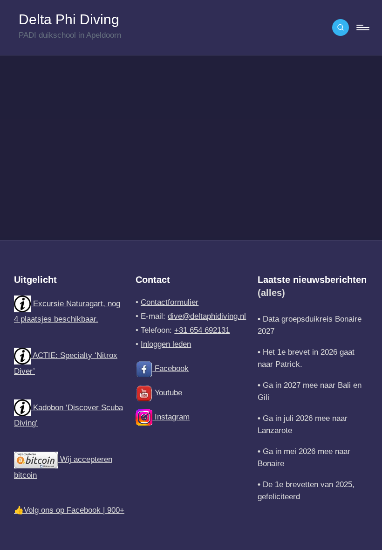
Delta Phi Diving (69, 20)
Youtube (167, 392)
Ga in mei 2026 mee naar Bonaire (304, 457)
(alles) (271, 293)
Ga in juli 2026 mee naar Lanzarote (303, 424)
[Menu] (362, 27)
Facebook (170, 368)
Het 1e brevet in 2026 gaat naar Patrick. (306, 358)
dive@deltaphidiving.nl (207, 316)
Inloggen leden (166, 344)
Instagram (171, 416)
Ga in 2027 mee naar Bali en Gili (310, 391)
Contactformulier (169, 302)
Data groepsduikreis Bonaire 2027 (310, 325)
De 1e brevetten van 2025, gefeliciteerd (306, 490)
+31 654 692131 (202, 330)
